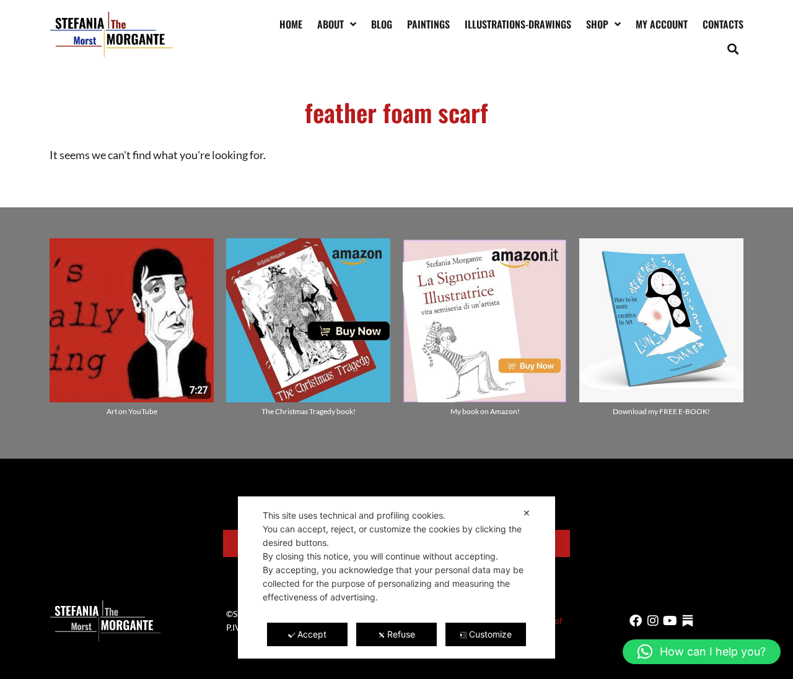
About (330, 24)
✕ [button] (526, 513)
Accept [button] (311, 634)
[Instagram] (653, 620)
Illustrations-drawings (518, 24)
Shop (597, 24)
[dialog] (396, 577)
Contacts (723, 24)
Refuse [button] (401, 634)
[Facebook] (635, 620)
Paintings (428, 24)
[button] (733, 48)
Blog (381, 24)
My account (662, 24)
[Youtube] (670, 620)
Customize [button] (490, 634)
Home (290, 24)
